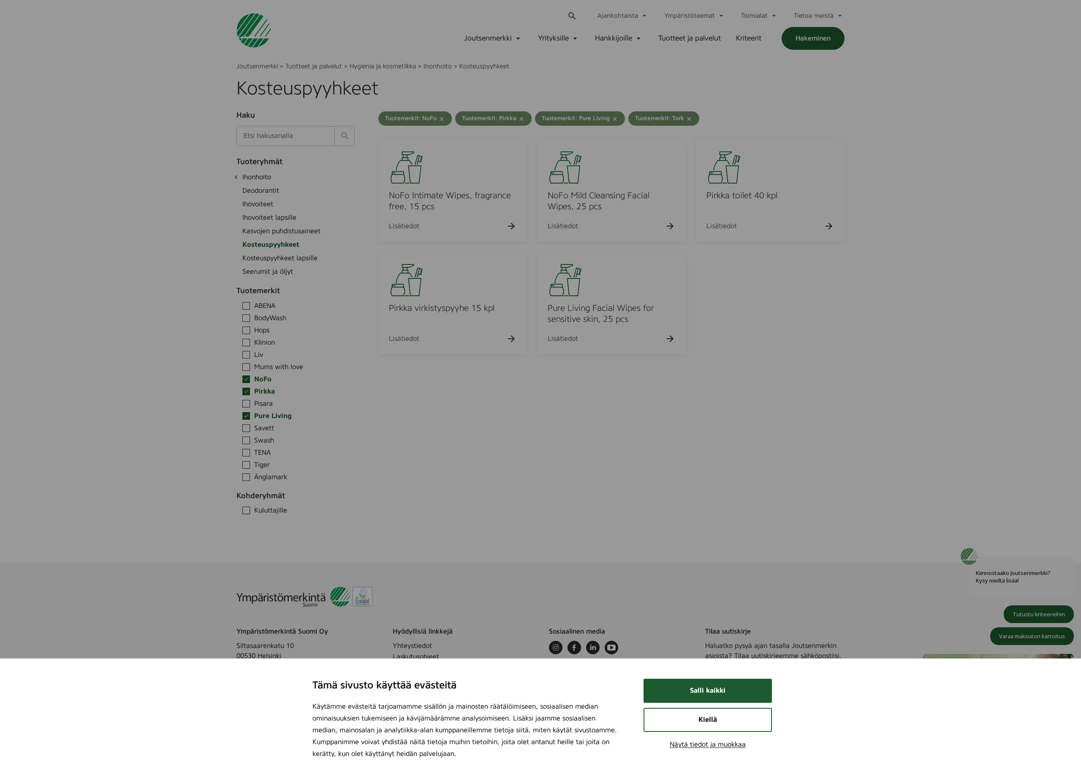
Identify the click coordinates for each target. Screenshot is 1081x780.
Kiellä (707, 719)
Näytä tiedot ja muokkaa (708, 744)
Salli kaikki (707, 690)
